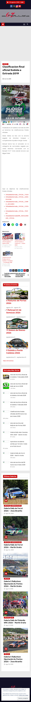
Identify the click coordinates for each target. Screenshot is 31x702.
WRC (12, 617)
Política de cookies (23, 695)
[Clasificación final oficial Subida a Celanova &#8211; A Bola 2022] (20, 236)
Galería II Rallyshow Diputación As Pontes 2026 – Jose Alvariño (13, 659)
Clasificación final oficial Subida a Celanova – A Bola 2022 (20, 242)
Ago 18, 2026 (9, 664)
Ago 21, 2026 (9, 589)
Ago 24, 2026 (10, 550)
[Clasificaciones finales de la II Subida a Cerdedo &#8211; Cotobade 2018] (7, 254)
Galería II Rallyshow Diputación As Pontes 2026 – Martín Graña (13, 583)
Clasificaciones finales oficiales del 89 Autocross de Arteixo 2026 (18, 414)
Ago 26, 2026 (10, 513)
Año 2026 (7, 505)
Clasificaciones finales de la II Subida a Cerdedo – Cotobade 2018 (7, 260)
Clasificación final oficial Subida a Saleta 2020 (7, 241)
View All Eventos (8, 361)
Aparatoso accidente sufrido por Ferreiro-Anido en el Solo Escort (18, 444)
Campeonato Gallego (16, 505)
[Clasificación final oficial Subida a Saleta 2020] (7, 236)
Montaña (5, 64)
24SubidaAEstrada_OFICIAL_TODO (17, 195)
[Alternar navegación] (24, 24)
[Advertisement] (15, 42)
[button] (28, 24)
